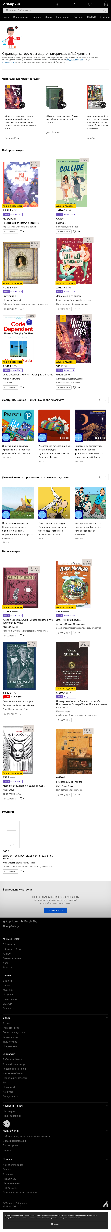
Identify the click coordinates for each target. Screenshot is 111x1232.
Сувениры (105, 17)
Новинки (8, 811)
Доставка (8, 1174)
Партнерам (9, 1111)
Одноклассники (12, 958)
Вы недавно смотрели (17, 889)
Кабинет (7, 1150)
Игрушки (78, 17)
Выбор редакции (13, 150)
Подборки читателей (15, 1078)
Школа (48, 17)
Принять (55, 1224)
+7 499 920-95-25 (12, 1206)
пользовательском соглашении (28, 1218)
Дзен (6, 963)
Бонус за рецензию (14, 1032)
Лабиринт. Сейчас (13, 1059)
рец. (34, 162)
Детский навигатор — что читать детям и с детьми (35, 477)
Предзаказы (10, 1046)
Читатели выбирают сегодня (21, 78)
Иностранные (20, 17)
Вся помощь (10, 1188)
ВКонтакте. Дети (12, 949)
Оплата (7, 1169)
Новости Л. (9, 1087)
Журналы (8, 990)
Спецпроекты (10, 1096)
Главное (36, 17)
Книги (6, 17)
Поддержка (9, 1178)
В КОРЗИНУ (10, 231)
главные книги (9, 62)
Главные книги (11, 1027)
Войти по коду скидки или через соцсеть (26, 1136)
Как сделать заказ (13, 1164)
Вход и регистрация (14, 1140)
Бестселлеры (11, 551)
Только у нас (10, 1041)
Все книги (8, 980)
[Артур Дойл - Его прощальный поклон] (74, 774)
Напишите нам (11, 1183)
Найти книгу (56, 910)
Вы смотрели (10, 1145)
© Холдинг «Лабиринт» (15, 1203)
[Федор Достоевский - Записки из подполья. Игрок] (19, 689)
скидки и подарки (74, 60)
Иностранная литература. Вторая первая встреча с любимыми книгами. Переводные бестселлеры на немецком (17, 531)
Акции (6, 1023)
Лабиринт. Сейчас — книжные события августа (33, 400)
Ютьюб (7, 953)
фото (35, 165)
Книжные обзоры (13, 1073)
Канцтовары (63, 17)
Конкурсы (8, 1091)
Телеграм (8, 967)
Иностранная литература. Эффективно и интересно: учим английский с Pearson (16, 450)
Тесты (6, 1082)
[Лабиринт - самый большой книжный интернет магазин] (27, 3)
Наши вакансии (12, 1115)
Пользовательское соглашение (20, 1192)
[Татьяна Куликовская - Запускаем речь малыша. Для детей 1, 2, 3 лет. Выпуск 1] (11, 847)
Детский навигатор (14, 1064)
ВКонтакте (9, 944)
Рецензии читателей (14, 1068)
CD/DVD (91, 17)
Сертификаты (10, 1037)
